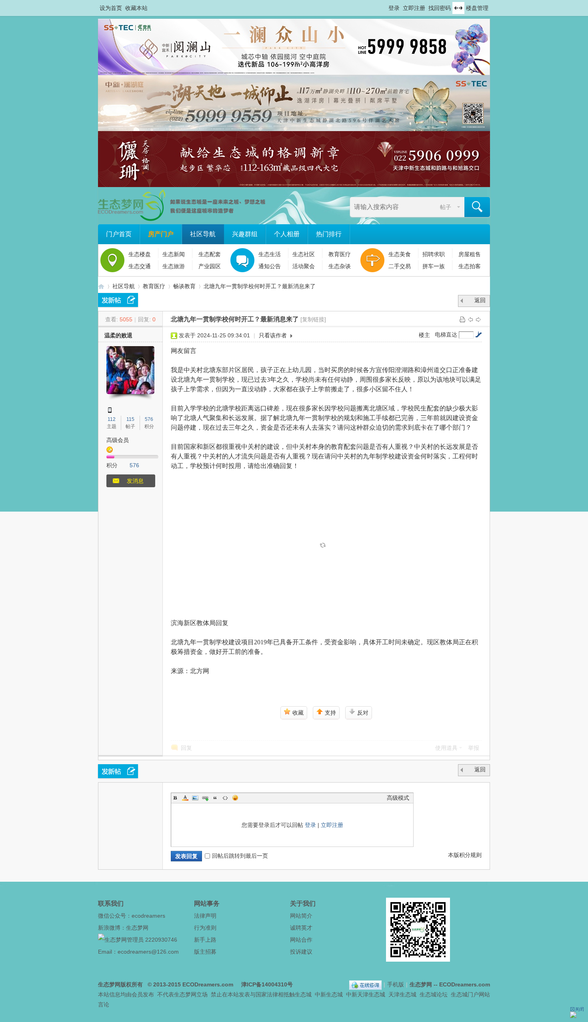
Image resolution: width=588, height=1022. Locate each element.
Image (195, 798)
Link (205, 798)
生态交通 (139, 266)
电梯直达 (446, 334)
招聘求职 (433, 254)
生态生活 (269, 254)
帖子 (445, 207)
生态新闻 (173, 254)
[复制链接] (313, 319)
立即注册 (414, 8)
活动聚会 (303, 266)
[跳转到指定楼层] (478, 334)
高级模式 (398, 798)
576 (149, 419)
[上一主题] (470, 319)
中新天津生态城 (365, 994)
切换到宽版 (458, 8)
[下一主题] (478, 319)
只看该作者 (273, 335)
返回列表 (480, 302)
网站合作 (301, 939)
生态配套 (209, 254)
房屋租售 (469, 254)
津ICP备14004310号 (267, 984)
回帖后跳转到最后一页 (240, 856)
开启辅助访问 (385, 5)
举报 (473, 748)
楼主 (424, 335)
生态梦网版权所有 (120, 984)
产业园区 (209, 266)
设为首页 (111, 8)
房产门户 (161, 234)
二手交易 (399, 266)
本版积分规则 (465, 855)
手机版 (395, 984)
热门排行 (329, 234)
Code (225, 798)
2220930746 (161, 939)
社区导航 (203, 234)
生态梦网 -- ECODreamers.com (450, 984)
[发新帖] (118, 300)
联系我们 (111, 903)
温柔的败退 (118, 335)
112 (112, 419)
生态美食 (399, 254)
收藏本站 (136, 8)
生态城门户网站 (470, 994)
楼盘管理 (477, 8)
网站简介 (301, 915)
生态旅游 (173, 266)
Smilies (235, 798)
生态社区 (303, 254)
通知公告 (269, 266)
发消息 (135, 481)
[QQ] (365, 984)
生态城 (303, 994)
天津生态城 (402, 994)
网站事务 (207, 903)
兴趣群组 (245, 234)
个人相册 (287, 234)
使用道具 (446, 748)
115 (130, 419)
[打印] (462, 319)
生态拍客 (469, 266)
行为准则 (205, 927)
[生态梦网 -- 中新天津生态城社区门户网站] (182, 219)
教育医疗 (339, 254)
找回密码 (439, 8)
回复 (186, 748)
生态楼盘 (139, 254)
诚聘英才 (301, 927)
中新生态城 (329, 994)
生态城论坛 (434, 994)
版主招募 (205, 951)
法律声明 (205, 915)
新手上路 (205, 939)
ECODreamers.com (207, 984)
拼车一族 (433, 266)
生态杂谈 (339, 266)
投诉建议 (301, 951)
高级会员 (117, 440)
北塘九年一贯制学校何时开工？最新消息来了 (260, 286)
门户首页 (119, 234)
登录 (394, 8)
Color (185, 798)
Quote (215, 798)
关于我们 (303, 903)
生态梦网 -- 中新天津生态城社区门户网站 (101, 286)
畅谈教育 (184, 286)
